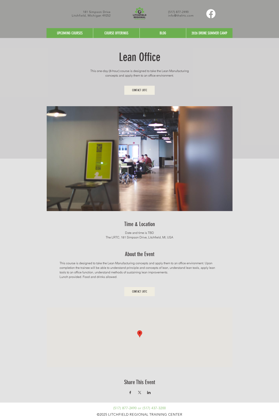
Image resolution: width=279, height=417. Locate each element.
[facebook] (210, 13)
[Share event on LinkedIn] (149, 392)
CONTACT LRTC (139, 90)
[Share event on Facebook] (130, 392)
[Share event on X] (139, 392)
